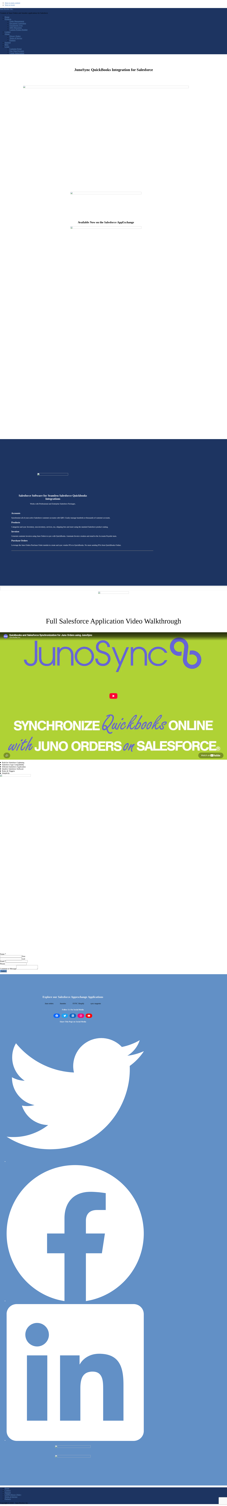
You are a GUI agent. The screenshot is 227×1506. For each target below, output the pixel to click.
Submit (3, 971)
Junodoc (63, 1004)
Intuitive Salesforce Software (13, 769)
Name (3, 954)
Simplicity (6, 773)
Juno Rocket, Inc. (6, 9)
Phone (2, 964)
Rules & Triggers (8, 771)
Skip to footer (10, 5)
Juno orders (49, 1004)
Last (23, 959)
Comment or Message (8, 969)
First (23, 956)
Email (3, 961)
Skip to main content (12, 3)
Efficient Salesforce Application (14, 767)
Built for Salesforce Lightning (13, 763)
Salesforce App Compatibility (13, 765)
